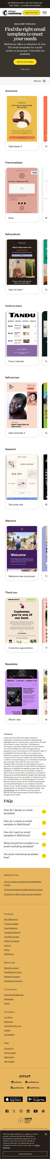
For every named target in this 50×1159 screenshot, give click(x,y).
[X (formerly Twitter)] (14, 1112)
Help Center (9, 1057)
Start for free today (25, 62)
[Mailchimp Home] (12, 13)
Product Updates (11, 924)
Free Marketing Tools (12, 972)
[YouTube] (36, 1112)
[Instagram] (21, 1112)
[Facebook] (7, 1112)
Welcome (10, 520)
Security (7, 945)
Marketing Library (11, 968)
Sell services (12, 377)
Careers (7, 1030)
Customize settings (25, 1154)
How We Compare (11, 937)
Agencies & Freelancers (13, 995)
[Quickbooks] (17, 1088)
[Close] (46, 1134)
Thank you (11, 592)
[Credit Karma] (32, 1082)
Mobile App (9, 954)
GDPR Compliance (11, 941)
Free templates (13, 162)
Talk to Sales (9, 1061)
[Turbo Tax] (16, 1082)
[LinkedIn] (28, 1112)
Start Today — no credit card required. (25, 5)
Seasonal (10, 449)
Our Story (8, 1017)
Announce (11, 90)
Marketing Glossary (12, 976)
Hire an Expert (10, 1053)
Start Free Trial (31, 12)
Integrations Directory (13, 981)
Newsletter (11, 664)
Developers (8, 999)
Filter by (37, 81)
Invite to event (13, 305)
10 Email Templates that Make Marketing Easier (23, 890)
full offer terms (9, 790)
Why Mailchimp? (11, 919)
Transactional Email (12, 932)
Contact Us (8, 1048)
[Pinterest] (43, 1112)
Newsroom (8, 1022)
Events (7, 1003)
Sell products (12, 234)
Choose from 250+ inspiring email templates (22, 894)
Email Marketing (11, 928)
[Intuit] (25, 1076)
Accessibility (9, 1034)
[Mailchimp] (33, 1088)
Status (7, 950)
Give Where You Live (12, 1026)
